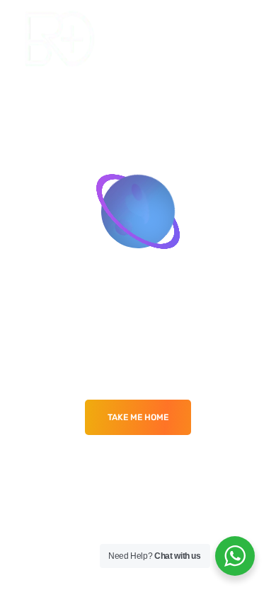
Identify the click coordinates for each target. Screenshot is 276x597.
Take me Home (138, 417)
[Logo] (59, 38)
